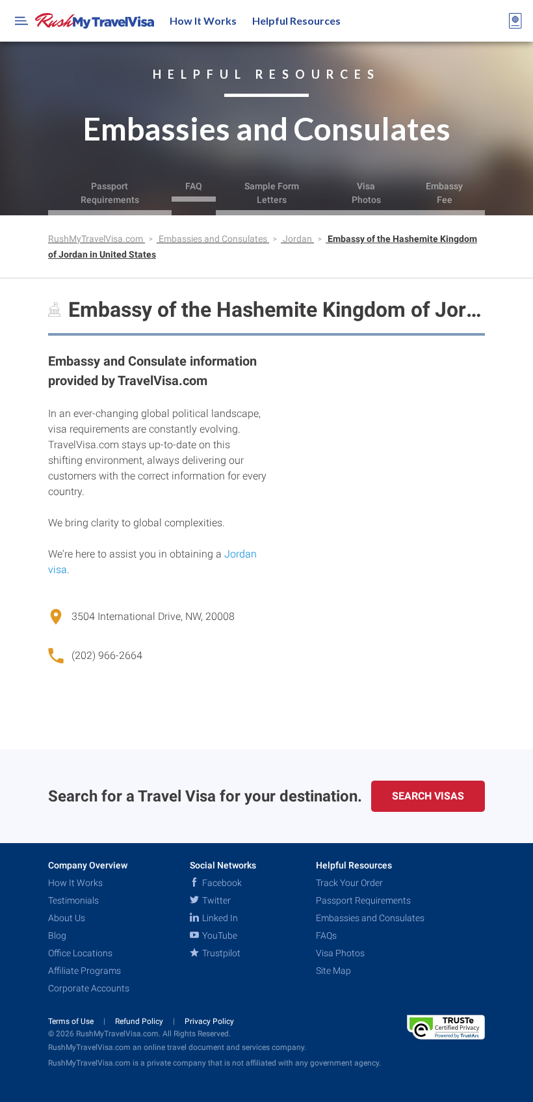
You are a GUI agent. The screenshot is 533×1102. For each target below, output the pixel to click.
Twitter (215, 900)
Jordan (298, 239)
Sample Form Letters (271, 193)
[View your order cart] (515, 20)
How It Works (203, 20)
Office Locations (80, 953)
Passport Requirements (110, 193)
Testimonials (73, 900)
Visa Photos (366, 193)
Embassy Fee (444, 193)
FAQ (193, 186)
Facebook (221, 883)
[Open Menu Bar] (21, 20)
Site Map (333, 970)
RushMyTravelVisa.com (96, 239)
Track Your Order (349, 883)
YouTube (218, 935)
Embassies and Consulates (214, 239)
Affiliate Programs (84, 970)
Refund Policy (140, 1021)
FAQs (326, 935)
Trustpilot (220, 953)
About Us (66, 918)
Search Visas (428, 796)
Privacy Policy (209, 1021)
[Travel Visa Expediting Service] (94, 21)
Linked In (219, 918)
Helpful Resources (296, 20)
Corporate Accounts (88, 988)
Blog (57, 935)
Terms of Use (72, 1021)
